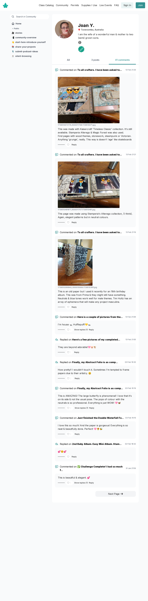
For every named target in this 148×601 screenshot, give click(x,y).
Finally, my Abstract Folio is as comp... (95, 362)
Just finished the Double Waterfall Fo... (100, 417)
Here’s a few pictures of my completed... (96, 339)
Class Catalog (46, 5)
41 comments (122, 59)
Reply (74, 145)
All (68, 59)
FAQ (116, 5)
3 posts (95, 59)
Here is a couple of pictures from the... (100, 317)
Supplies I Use (89, 5)
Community (62, 5)
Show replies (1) (81, 330)
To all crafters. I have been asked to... (99, 69)
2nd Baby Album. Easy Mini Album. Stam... (97, 444)
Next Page (114, 493)
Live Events (105, 5)
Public (16, 28)
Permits (75, 5)
